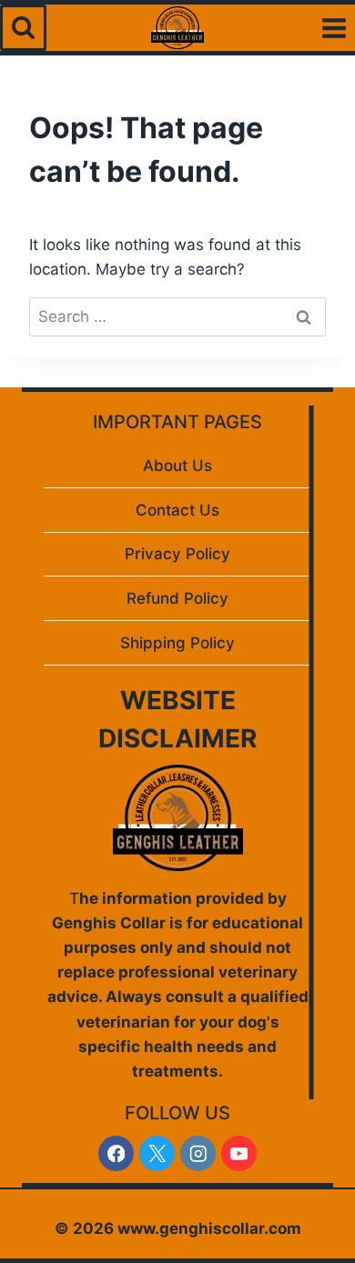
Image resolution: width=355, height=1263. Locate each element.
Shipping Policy (177, 643)
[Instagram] (198, 1153)
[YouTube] (239, 1153)
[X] (157, 1153)
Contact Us (177, 510)
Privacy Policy (177, 554)
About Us (177, 465)
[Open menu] (333, 27)
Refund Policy (177, 598)
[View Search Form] (23, 28)
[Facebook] (116, 1153)
